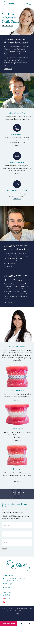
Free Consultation (8, 623)
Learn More (8, 68)
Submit (4, 549)
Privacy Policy (18, 611)
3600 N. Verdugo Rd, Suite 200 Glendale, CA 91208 (14, 579)
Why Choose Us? (7, 25)
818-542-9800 (9, 584)
